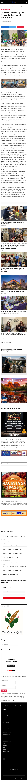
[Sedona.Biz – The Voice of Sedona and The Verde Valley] (14, 2)
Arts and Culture (6, 726)
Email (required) (5, 680)
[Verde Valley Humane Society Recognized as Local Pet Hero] (14, 213)
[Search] (26, 2)
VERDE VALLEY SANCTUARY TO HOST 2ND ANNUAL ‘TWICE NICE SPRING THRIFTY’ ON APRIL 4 (13, 335)
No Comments (12, 23)
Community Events (7, 732)
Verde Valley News (5, 9)
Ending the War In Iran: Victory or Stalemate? (12, 549)
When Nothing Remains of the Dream (10, 540)
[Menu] (2, 2)
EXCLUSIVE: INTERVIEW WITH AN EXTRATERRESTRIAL (14, 566)
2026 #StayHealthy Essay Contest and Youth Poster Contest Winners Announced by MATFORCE (12, 270)
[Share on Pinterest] (20, 27)
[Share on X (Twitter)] (12, 27)
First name (3, 685)
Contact (4, 749)
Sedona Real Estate (7, 741)
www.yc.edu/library (21, 198)
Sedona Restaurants (7, 734)
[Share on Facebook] (5, 27)
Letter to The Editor (7, 719)
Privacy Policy (13, 778)
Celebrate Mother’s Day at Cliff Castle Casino (12, 291)
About (4, 747)
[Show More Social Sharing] (25, 27)
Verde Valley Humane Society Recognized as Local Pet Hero (12, 223)
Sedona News (5, 713)
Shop (4, 743)
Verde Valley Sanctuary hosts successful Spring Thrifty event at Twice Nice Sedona (13, 312)
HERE (2, 506)
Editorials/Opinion (6, 717)
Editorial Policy (6, 751)
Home (2, 6)
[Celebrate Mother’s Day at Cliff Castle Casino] (14, 282)
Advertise (5, 745)
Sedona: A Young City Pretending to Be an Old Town (14, 536)
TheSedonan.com (14, 769)
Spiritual (4, 730)
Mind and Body (6, 728)
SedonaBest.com (14, 773)
